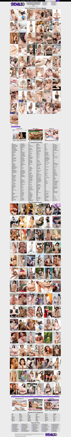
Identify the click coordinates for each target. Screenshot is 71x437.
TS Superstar (44, 4)
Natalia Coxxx (46, 152)
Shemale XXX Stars (35, 430)
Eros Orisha (22, 195)
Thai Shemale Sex (24, 429)
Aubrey (13, 178)
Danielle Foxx (22, 175)
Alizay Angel (14, 155)
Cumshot (20, 419)
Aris (12, 174)
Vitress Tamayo (55, 183)
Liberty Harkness (39, 164)
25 (45, 396)
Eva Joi (21, 196)
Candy (21, 151)
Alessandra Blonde (14, 150)
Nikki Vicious (46, 161)
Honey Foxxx (30, 164)
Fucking (29, 416)
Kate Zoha (29, 193)
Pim (45, 184)
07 (22, 396)
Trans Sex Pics (54, 431)
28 (49, 396)
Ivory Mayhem (30, 168)
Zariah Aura (54, 198)
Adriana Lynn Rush (15, 145)
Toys (54, 417)
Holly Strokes (30, 162)
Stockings (54, 414)
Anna (12, 169)
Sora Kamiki (54, 152)
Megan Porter (38, 184)
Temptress (54, 162)
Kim (37, 146)
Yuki (53, 197)
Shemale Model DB (55, 426)
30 (52, 396)
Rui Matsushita (46, 195)
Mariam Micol (38, 180)
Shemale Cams (32, 0)
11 (27, 396)
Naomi (45, 148)
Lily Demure (38, 167)
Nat (44, 151)
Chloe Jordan (22, 162)
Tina (53, 168)
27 (48, 396)
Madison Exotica (38, 174)
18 (36, 396)
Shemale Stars (35, 426)
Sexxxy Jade (54, 148)
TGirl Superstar (24, 424)
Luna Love (38, 173)
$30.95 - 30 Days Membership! (19, 140)
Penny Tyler (46, 181)
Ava (12, 181)
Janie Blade (30, 173)
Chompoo (21, 163)
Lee (36, 158)
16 (34, 396)
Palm (45, 172)
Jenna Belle (30, 177)
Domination (21, 420)
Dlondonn (21, 181)
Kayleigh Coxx (30, 195)
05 (19, 126)
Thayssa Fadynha (55, 164)
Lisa (37, 169)
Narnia (45, 150)
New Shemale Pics (45, 425)
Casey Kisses (22, 157)
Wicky (54, 189)
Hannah (29, 156)
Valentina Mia (55, 172)
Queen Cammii (46, 191)
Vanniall (54, 177)
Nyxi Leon (46, 170)
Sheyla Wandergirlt (55, 150)
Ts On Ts (54, 418)
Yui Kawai (54, 196)
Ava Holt (13, 182)
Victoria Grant (55, 182)
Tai (53, 159)
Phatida (45, 182)
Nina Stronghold (46, 162)
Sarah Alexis (54, 144)
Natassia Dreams (46, 155)
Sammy (45, 198)
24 (44, 396)
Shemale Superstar (45, 2)
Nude (36, 417)
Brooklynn (22, 146)
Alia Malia (13, 152)
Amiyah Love (14, 161)
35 (58, 396)
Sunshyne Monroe (55, 156)
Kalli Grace (30, 188)
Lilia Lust (37, 165)
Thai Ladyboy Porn (55, 425)
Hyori (29, 165)
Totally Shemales (15, 426)
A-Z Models (18, 0)
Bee (12, 190)
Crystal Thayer (22, 170)
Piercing (46, 413)
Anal (12, 413)
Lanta (37, 155)
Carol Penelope (22, 155)
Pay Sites (28, 0)
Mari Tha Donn (38, 179)
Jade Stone (29, 170)
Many (37, 176)
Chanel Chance (22, 158)
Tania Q (54, 160)
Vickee (54, 180)
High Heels (29, 420)
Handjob (29, 418)
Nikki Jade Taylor (47, 159)
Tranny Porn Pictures (25, 426)
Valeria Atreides (55, 174)
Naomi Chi (46, 149)
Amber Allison (14, 160)
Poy (45, 189)
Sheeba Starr (54, 149)
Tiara (53, 165)
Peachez (45, 180)
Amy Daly (13, 163)
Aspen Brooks (14, 177)
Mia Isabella (38, 188)
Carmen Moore (22, 154)
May (37, 183)
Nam (45, 144)
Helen (29, 159)
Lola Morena (38, 171)
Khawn (37, 143)
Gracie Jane (30, 152)
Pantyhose (37, 420)
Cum (20, 418)
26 (47, 396)
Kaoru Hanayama (31, 189)
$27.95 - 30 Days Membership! (35, 140)
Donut (21, 183)
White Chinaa (55, 188)
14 (31, 396)
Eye (21, 200)
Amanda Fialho (14, 157)
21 (40, 396)
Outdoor (37, 418)
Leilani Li (37, 160)
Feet (28, 414)
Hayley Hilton (30, 157)
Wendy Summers (55, 186)
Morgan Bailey (38, 198)
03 (17, 126)
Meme (37, 186)
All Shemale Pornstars (55, 424)
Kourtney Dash (38, 151)
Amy (12, 162)
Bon (12, 200)
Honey (29, 163)
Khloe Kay (38, 145)
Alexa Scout (13, 151)
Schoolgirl (46, 417)
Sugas (53, 154)
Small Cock (46, 419)
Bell (12, 191)
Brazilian (20, 416)
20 (39, 396)
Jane (29, 171)
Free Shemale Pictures (25, 431)
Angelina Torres (14, 167)
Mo (36, 196)
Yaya (53, 193)
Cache (21, 148)
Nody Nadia (46, 164)
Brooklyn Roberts (23, 145)
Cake (21, 150)
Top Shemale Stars (55, 427)
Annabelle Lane (14, 170)
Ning (45, 163)
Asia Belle (13, 176)
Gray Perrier (30, 153)
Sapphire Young (46, 200)
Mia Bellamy (38, 187)
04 (18, 126)
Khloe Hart (38, 144)
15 (32, 396)
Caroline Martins (22, 156)
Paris (45, 175)
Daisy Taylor (22, 173)
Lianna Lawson (38, 163)
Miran (37, 195)
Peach (45, 179)
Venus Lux (54, 179)
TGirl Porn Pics (44, 430)
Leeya (37, 159)
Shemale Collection (25, 425)
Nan (45, 145)
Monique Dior (38, 197)
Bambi (13, 189)
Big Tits (13, 421)
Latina (37, 414)
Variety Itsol (54, 178)
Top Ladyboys (35, 429)
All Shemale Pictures (54, 4)
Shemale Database (24, 428)
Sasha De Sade (55, 146)
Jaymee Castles (30, 176)
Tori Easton (54, 170)
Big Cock (13, 420)
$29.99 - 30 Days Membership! (51, 410)
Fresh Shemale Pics (35, 431)
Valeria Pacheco (55, 175)
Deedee (21, 179)
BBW (12, 418)
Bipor (13, 198)
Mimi (37, 193)
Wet (53, 420)
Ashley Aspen (14, 175)
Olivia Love (46, 171)
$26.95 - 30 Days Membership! (19, 410)
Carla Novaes (22, 152)
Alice (12, 153)
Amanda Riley (14, 158)
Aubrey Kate (14, 179)
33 (56, 396)
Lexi (37, 162)
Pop (45, 188)
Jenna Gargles (30, 179)
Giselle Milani (30, 149)
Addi (12, 143)
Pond (45, 186)
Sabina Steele (46, 197)
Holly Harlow (30, 161)
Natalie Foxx (46, 153)
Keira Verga (30, 196)
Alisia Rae (13, 154)
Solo (45, 421)
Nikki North (46, 160)
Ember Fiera (22, 189)
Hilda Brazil (30, 160)
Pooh (45, 187)
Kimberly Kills (38, 148)
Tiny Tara (54, 169)
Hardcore (29, 419)
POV (45, 416)
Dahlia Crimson (22, 171)
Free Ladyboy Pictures (45, 426)
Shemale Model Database (25, 430)
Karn (29, 190)
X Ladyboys (54, 429)
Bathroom (13, 417)
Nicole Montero (46, 158)
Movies (14, 0)
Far (28, 143)
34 (57, 396)
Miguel (37, 191)
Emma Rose (22, 190)
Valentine (54, 173)
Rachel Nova (46, 194)
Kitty (37, 149)
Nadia (37, 200)
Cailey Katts (22, 149)
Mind (37, 194)
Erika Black (22, 193)
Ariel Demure (14, 172)
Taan (53, 158)
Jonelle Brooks (30, 186)
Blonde (20, 414)
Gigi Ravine (30, 148)
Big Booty (13, 419)
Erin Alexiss (22, 194)
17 (35, 396)
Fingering (29, 415)
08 (23, 396)
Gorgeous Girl (30, 151)
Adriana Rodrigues (14, 146)
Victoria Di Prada (55, 181)
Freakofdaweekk (30, 146)
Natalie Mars (46, 154)
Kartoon (29, 191)
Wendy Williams (55, 187)
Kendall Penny (30, 200)
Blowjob (20, 415)
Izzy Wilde (29, 169)
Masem (37, 182)
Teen (54, 416)
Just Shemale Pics (45, 424)
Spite (53, 153)
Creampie (20, 417)
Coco (21, 169)
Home (11, 0)
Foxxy (29, 144)
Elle (21, 188)
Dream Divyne (22, 184)
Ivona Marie (30, 167)
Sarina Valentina (55, 145)
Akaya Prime (14, 148)
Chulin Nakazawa (23, 164)
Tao (53, 161)
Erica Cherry (22, 192)
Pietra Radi (46, 183)
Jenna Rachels (30, 180)
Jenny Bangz (30, 182)
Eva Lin (21, 197)
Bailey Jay (13, 187)
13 (30, 396)
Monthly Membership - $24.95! (51, 140)
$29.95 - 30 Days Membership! (35, 410)
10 (26, 396)
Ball (12, 188)
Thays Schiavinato (55, 163)
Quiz (45, 192)
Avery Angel (13, 183)
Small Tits (46, 420)
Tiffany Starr (55, 167)
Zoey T (54, 200)
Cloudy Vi (21, 168)
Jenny (29, 181)
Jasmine (29, 174)
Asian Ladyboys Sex (45, 429)
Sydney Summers (55, 157)
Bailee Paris (13, 186)
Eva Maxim (22, 198)
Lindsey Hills (38, 168)
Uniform (54, 419)
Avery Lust (13, 184)
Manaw (37, 175)
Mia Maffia (38, 189)
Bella (12, 192)
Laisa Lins (38, 154)
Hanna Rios (30, 155)
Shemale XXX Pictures (36, 424)
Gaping (29, 417)
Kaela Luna (30, 187)
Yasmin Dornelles (55, 191)
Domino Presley (22, 182)
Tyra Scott (54, 171)
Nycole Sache (46, 169)
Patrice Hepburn (46, 177)
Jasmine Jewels (30, 175)
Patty (45, 178)
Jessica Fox (30, 184)
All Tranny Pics (15, 428)
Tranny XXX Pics (54, 430)
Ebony (20, 421)
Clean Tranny (53, 3)
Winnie (54, 190)
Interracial (29, 421)
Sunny (53, 155)
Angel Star (13, 165)
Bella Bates (13, 193)
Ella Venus (21, 187)
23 (43, 396)
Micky (37, 190)
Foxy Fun (29, 145)
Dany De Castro (22, 176)
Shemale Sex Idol (35, 425)
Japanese (37, 413)
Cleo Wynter (22, 167)
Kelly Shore (30, 198)
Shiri (53, 151)
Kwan (37, 152)
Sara (53, 143)
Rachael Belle (46, 193)
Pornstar (46, 415)
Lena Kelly (38, 161)
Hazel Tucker (30, 158)
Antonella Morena (14, 171)
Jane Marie (30, 172)
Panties (37, 419)
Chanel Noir (22, 159)
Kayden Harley (30, 194)
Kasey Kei (29, 192)
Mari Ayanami (38, 178)
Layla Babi (38, 156)
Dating (37, 0)
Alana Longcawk (14, 149)
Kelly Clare (30, 197)
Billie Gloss (13, 197)
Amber (13, 159)
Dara (21, 178)
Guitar (29, 154)
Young (54, 421)
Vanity (54, 176)
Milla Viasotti (38, 192)
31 (53, 396)
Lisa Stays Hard (38, 170)
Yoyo (53, 195)
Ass (12, 415)
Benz (12, 195)
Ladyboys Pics (44, 431)
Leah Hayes (38, 157)
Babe (12, 416)
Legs (36, 415)
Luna (37, 172)
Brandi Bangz (22, 143)
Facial (29, 413)
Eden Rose (21, 186)
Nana (45, 146)
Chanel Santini (22, 160)
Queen (45, 190)
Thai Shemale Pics (45, 428)
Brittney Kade (22, 144)
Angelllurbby (14, 168)
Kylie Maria (38, 153)
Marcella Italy (38, 177)
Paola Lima (46, 173)
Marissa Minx (38, 181)
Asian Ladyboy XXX (36, 427)
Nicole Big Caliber (47, 157)
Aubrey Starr (14, 180)
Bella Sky (13, 194)
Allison (13, 156)
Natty (45, 156)
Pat (44, 176)
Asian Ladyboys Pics (54, 2)
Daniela (21, 174)
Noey (45, 165)
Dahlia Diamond (22, 172)
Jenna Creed (30, 178)
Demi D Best (22, 180)
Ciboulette (21, 165)
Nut (44, 167)
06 (21, 396)
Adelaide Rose (14, 144)
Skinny (46, 418)
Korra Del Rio (38, 150)
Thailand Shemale (35, 428)
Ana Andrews (14, 164)
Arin (12, 173)
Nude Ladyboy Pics (25, 427)
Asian (13, 414)
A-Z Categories (23, 0)
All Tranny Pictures (55, 428)
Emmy (21, 191)
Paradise (45, 174)
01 (14, 126)
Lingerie (37, 416)
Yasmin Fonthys (55, 192)
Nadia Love (46, 143)
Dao (21, 177)
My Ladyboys (44, 427)
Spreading (54, 413)
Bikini (20, 413)
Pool (45, 414)
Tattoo (54, 415)
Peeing (37, 421)
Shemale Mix (44, 3)
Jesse (29, 183)
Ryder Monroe (46, 196)
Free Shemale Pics (15, 431)
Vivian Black (54, 184)
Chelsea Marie (22, 161)
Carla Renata (22, 153)
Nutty (45, 168)
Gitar (29, 150)
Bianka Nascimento (15, 196)
